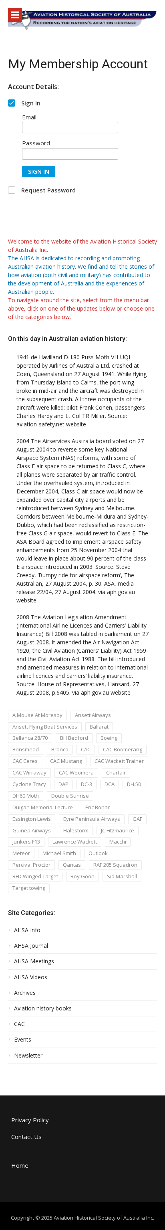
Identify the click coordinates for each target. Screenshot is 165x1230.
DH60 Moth (25, 795)
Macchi (117, 841)
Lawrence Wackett (74, 841)
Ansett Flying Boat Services (44, 726)
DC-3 (86, 784)
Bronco (59, 749)
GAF (137, 818)
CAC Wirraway (29, 772)
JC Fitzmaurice (117, 830)
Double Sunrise (70, 795)
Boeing (109, 737)
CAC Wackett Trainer (119, 761)
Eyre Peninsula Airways (91, 818)
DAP (63, 784)
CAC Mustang (66, 761)
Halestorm (76, 830)
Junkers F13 (26, 841)
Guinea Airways (31, 830)
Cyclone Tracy (29, 784)
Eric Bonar (97, 807)
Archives (25, 992)
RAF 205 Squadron (115, 864)
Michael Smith (59, 853)
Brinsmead (25, 749)
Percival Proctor (31, 864)
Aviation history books (43, 1008)
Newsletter (28, 1055)
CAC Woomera (76, 772)
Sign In (38, 171)
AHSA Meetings (34, 961)
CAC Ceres (25, 761)
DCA (110, 784)
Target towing (28, 887)
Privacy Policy (30, 1120)
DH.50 (134, 784)
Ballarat (99, 726)
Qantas (72, 864)
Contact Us (26, 1137)
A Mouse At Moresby (37, 715)
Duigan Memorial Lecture (42, 807)
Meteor (21, 853)
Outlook (98, 853)
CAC (86, 749)
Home (19, 1165)
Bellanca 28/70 (30, 737)
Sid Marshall (122, 876)
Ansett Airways (93, 715)
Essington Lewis (31, 818)
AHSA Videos (30, 977)
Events (22, 1039)
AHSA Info (27, 930)
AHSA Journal (31, 945)
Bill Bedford (74, 737)
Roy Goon (82, 876)
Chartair (116, 772)
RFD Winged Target (35, 876)
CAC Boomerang (122, 749)
